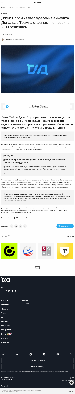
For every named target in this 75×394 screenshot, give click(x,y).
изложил (36, 127)
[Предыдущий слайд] (68, 236)
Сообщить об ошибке (37, 360)
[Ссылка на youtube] (15, 291)
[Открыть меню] (2, 3)
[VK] (16, 226)
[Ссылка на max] (9, 291)
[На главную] (37, 3)
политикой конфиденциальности (26, 371)
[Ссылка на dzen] (12, 291)
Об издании (24, 300)
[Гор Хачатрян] (2, 39)
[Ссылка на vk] (6, 291)
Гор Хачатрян (8, 39)
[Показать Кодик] (71, 382)
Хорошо (70, 391)
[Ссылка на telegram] (2, 291)
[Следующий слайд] (73, 236)
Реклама (24, 304)
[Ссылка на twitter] (18, 291)
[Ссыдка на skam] (4, 385)
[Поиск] (73, 2)
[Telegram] (11, 226)
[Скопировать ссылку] (25, 226)
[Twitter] (20, 226)
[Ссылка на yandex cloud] (8, 379)
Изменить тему (36, 366)
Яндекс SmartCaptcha (63, 371)
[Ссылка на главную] (5, 279)
